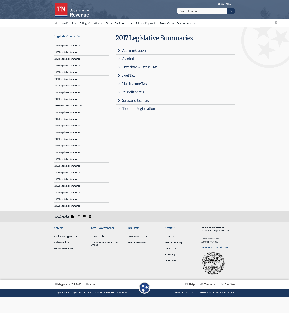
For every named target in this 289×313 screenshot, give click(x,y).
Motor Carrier (167, 23)
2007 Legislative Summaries (67, 172)
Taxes (109, 23)
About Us (170, 228)
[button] (75, 23)
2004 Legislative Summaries (67, 192)
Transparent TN (95, 292)
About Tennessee (182, 292)
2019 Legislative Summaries (67, 92)
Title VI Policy (170, 248)
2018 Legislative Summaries (67, 98)
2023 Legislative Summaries (67, 65)
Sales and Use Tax (135, 100)
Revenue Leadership (173, 242)
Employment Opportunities (66, 236)
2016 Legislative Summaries (67, 112)
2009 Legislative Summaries (67, 159)
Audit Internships (61, 242)
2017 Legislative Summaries (68, 105)
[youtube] (84, 216)
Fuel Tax (128, 75)
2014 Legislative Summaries (67, 125)
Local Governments (102, 228)
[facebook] (73, 216)
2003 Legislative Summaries (67, 199)
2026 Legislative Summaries (67, 45)
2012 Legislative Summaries (67, 138)
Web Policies (109, 292)
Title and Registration (146, 23)
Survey (231, 292)
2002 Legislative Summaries (67, 205)
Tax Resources (122, 23)
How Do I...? (67, 23)
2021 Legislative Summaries (67, 78)
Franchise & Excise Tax (139, 67)
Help (192, 284)
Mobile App (122, 292)
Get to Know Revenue (63, 248)
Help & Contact (219, 292)
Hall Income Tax (134, 84)
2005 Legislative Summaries (67, 185)
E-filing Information (90, 23)
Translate (209, 284)
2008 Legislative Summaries (67, 165)
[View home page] (61, 9)
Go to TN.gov (227, 4)
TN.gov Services (62, 292)
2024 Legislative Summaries (67, 58)
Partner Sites (170, 260)
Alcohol (128, 59)
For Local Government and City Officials (104, 243)
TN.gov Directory (78, 292)
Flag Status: (69, 284)
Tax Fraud (133, 228)
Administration (134, 50)
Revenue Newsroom (137, 242)
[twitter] (78, 216)
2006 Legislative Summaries (67, 179)
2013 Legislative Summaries (67, 132)
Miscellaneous (133, 92)
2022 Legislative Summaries (67, 72)
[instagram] (90, 216)
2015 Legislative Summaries (67, 118)
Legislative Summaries (67, 36)
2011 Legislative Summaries (67, 145)
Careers (58, 228)
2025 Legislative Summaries (67, 52)
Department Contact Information (215, 247)
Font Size (229, 284)
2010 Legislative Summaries (67, 152)
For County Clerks (98, 236)
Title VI (195, 292)
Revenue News (185, 23)
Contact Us (169, 236)
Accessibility (170, 254)
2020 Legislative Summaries (67, 85)
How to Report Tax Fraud (138, 236)
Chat (93, 284)
